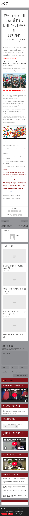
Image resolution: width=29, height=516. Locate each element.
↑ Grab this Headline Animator (14, 192)
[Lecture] (3, 401)
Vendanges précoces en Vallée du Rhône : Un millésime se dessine (13, 482)
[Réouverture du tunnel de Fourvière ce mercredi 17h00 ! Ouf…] (14, 256)
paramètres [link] (20, 511)
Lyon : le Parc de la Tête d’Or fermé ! (11, 478)
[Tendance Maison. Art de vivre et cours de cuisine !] (14, 325)
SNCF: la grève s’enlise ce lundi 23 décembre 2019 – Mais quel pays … (14, 313)
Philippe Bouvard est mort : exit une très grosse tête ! (14, 486)
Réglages (16, 513)
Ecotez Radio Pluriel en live (9, 380)
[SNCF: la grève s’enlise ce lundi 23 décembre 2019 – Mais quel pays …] (14, 302)
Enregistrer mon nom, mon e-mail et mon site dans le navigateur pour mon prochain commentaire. (14, 371)
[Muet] (23, 401)
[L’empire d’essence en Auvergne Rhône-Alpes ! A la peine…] (14, 279)
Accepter (4, 513)
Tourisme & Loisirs (12, 41)
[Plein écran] (26, 401)
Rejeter (10, 513)
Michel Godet (11, 39)
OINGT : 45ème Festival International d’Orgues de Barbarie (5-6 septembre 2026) (14, 491)
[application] (14, 395)
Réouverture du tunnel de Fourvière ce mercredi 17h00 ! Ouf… (13, 267)
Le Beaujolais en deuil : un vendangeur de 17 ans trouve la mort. (14, 496)
